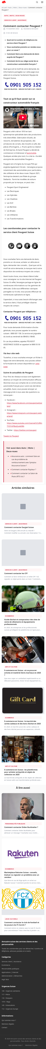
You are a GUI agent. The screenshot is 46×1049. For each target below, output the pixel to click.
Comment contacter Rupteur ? (24, 469)
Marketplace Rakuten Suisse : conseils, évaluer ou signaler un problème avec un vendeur (21, 874)
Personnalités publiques (15, 824)
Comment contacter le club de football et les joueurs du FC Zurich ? (21, 923)
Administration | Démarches (12, 976)
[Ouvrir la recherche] (37, 2)
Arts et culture (11, 667)
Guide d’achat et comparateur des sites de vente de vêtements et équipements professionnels (22, 622)
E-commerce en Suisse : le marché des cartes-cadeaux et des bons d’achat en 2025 (22, 722)
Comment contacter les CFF (16, 573)
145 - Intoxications (8, 1005)
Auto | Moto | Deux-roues (17, 8)
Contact (4, 1027)
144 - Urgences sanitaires (11, 991)
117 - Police (6, 994)
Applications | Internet (10, 972)
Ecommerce (9, 616)
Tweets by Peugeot (11, 436)
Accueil (4, 8)
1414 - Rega (6, 1002)
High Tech (5, 979)
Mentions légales (8, 1024)
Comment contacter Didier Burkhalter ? (21, 827)
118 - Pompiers (7, 998)
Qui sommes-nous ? (9, 1020)
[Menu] (42, 2)
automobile (31, 153)
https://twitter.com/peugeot (25, 430)
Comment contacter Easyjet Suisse (19, 527)
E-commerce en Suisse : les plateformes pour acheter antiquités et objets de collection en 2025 (21, 772)
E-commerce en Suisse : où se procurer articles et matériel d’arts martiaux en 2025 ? (22, 672)
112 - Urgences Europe (10, 1009)
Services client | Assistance (15, 20)
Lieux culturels (11, 919)
